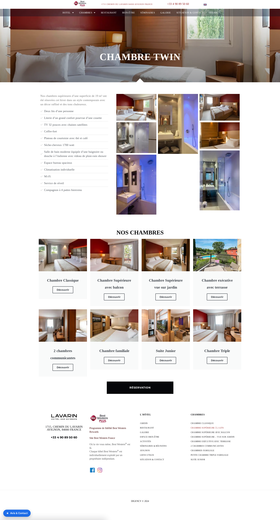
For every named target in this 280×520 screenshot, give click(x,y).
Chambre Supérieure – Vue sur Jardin (213, 437)
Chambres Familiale (203, 450)
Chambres (85, 12)
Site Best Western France (102, 438)
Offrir (213, 12)
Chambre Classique (202, 423)
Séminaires (147, 12)
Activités (145, 441)
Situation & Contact (190, 12)
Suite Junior (198, 459)
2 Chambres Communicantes (207, 446)
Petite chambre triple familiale (210, 455)
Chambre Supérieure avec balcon (210, 432)
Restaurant (109, 12)
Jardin (144, 423)
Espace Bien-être (149, 437)
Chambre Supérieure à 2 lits (207, 428)
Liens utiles (147, 455)
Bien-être (128, 12)
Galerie (165, 12)
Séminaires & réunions (153, 446)
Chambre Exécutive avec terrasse (211, 441)
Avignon (145, 450)
